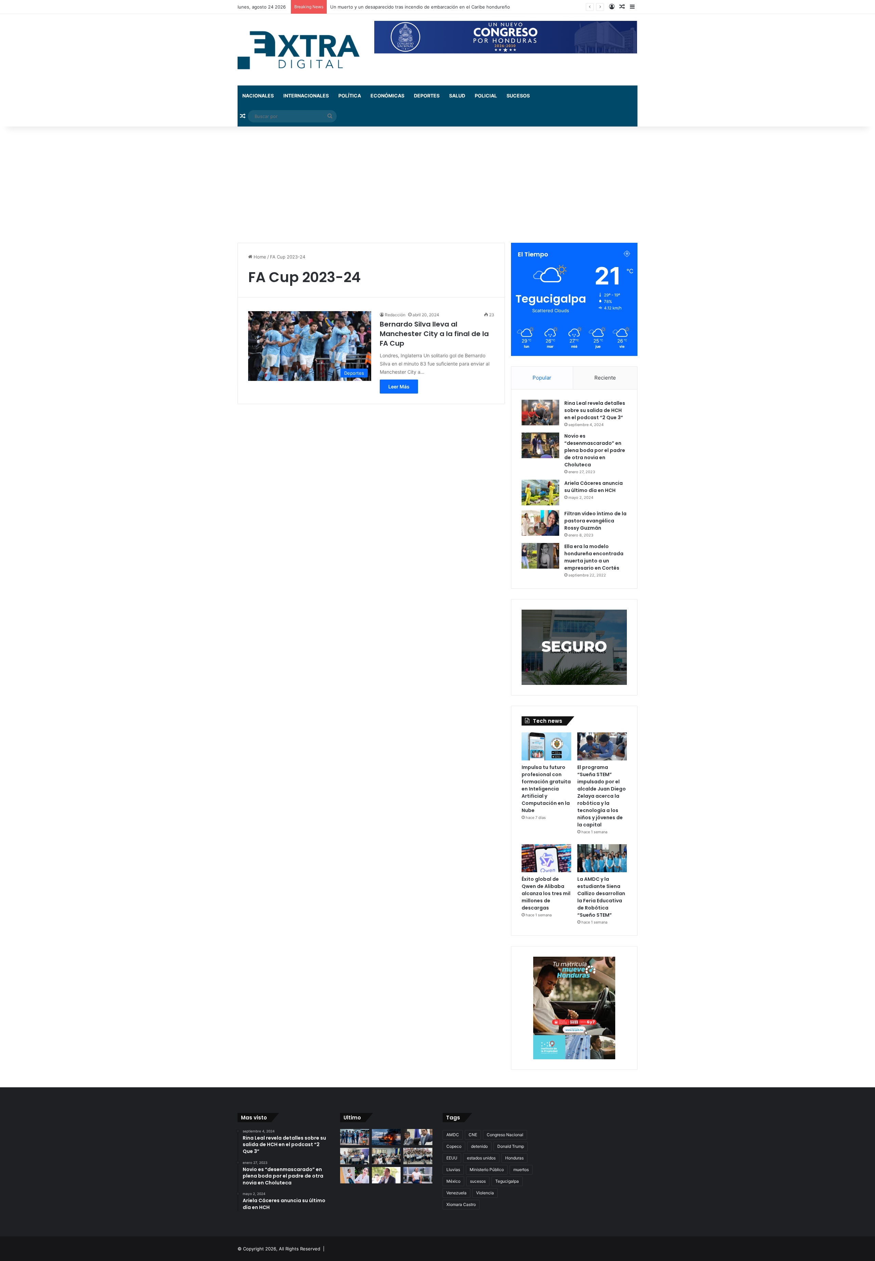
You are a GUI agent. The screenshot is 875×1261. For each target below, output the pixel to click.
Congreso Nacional (505, 1134)
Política (349, 95)
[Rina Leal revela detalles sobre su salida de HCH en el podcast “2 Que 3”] (540, 412)
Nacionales (258, 95)
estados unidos (481, 1157)
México (453, 1181)
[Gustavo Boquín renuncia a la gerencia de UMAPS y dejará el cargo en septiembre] (386, 1175)
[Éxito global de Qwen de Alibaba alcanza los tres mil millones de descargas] (546, 858)
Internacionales (306, 95)
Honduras (514, 1157)
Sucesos (518, 95)
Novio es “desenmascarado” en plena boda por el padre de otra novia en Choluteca (594, 450)
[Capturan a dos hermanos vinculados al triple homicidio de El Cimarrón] (354, 1137)
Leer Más (398, 386)
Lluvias (453, 1169)
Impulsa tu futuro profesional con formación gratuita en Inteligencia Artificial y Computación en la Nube (546, 789)
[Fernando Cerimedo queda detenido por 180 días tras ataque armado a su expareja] (417, 1175)
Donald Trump (510, 1146)
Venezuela (456, 1192)
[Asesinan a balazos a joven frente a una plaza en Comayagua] (354, 1175)
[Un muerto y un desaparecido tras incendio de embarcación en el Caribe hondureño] (386, 1137)
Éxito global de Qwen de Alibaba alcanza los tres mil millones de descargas (546, 893)
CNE (473, 1134)
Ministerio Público (487, 1169)
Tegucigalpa (507, 1181)
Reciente (605, 377)
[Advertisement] (437, 185)
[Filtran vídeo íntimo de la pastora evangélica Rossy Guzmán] (540, 523)
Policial (486, 95)
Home (259, 257)
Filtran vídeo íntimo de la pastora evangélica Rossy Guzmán (595, 520)
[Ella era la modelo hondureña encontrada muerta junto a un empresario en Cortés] (540, 556)
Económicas (387, 95)
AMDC (452, 1134)
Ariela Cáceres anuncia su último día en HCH (593, 487)
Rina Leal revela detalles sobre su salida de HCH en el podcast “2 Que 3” (594, 410)
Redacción (395, 314)
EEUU (451, 1157)
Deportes (427, 95)
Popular (542, 377)
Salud (457, 95)
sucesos (478, 1181)
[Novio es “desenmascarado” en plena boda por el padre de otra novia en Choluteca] (540, 445)
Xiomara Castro (461, 1204)
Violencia (485, 1192)
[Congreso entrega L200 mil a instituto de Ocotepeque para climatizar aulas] (417, 1156)
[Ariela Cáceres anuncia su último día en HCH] (540, 492)
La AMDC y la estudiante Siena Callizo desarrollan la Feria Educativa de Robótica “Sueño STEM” (601, 897)
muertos (521, 1169)
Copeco (453, 1146)
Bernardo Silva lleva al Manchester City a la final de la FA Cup (434, 333)
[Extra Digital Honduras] (301, 50)
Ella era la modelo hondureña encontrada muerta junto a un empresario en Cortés (593, 557)
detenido (479, 1146)
